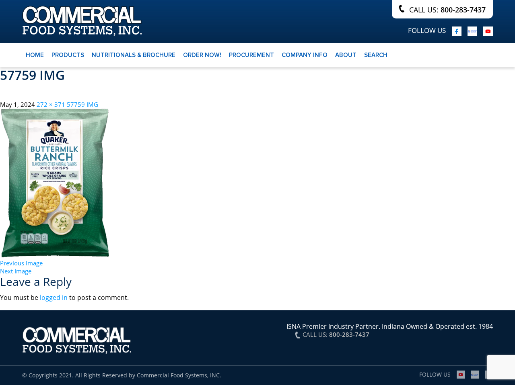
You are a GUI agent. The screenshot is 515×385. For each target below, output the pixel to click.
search (375, 55)
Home (35, 55)
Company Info (305, 55)
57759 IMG (82, 104)
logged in (54, 297)
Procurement (251, 55)
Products (68, 55)
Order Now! (202, 55)
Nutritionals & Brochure (133, 55)
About (345, 55)
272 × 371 (51, 104)
